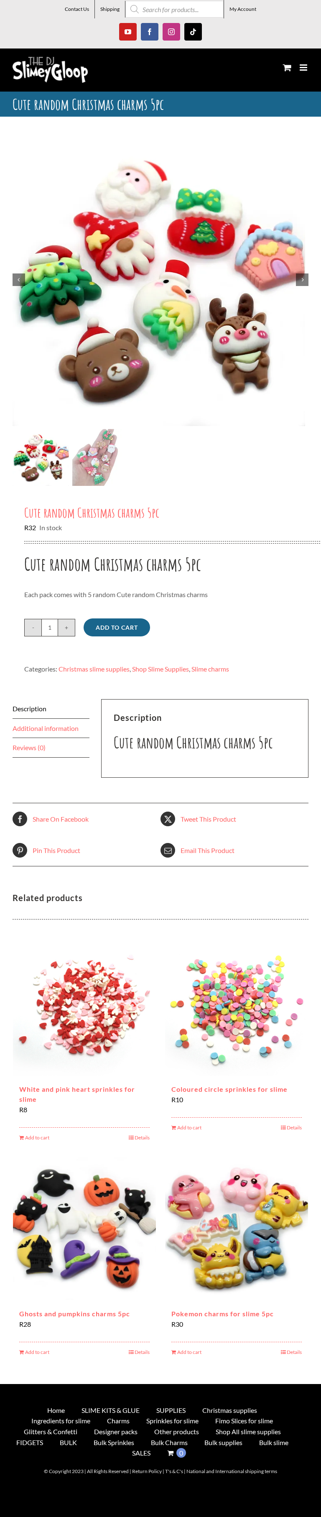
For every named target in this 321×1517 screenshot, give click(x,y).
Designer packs (116, 1431)
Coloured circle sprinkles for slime (229, 1089)
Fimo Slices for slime (244, 1421)
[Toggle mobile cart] (287, 67)
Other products (176, 1431)
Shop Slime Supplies (160, 669)
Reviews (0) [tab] (29, 747)
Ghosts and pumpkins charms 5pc (74, 1314)
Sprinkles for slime (172, 1421)
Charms (118, 1421)
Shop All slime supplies (248, 1431)
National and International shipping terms (231, 1471)
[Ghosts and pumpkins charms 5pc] (84, 1228)
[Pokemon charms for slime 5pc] (236, 1228)
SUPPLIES (171, 1410)
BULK (68, 1442)
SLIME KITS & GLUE (111, 1410)
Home (56, 1410)
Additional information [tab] (46, 728)
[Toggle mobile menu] (304, 67)
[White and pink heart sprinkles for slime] (84, 1004)
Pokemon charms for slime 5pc (222, 1314)
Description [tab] (29, 709)
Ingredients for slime (60, 1421)
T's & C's (174, 1471)
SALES (141, 1453)
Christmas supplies (229, 1410)
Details (142, 1137)
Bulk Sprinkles (114, 1442)
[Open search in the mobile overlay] (174, 9)
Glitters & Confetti (50, 1431)
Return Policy (147, 1471)
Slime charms (210, 669)
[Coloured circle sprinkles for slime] (236, 1004)
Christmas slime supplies (94, 669)
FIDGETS (29, 1442)
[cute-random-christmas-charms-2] (160, 279)
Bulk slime (273, 1442)
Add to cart (117, 627)
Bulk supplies (223, 1442)
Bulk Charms (169, 1442)
